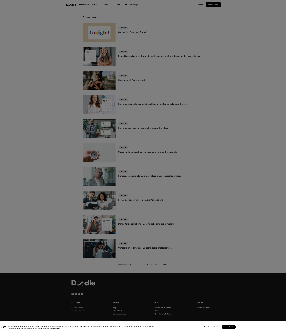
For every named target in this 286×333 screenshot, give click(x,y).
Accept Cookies (228, 327)
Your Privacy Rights (211, 327)
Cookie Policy (55, 329)
